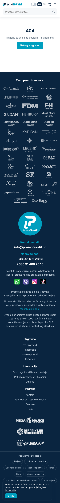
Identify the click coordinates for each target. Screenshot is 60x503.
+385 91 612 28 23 (30, 259)
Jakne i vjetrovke (35, 474)
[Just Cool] (49, 114)
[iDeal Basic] (39, 201)
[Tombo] (30, 193)
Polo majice (49, 480)
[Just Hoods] (11, 123)
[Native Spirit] (11, 158)
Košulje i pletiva (35, 468)
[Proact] (49, 166)
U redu (11, 495)
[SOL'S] (11, 184)
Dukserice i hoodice (36, 461)
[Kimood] (11, 140)
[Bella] (49, 88)
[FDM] (30, 106)
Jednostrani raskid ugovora (30, 399)
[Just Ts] (49, 123)
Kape (18, 474)
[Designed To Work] (49, 97)
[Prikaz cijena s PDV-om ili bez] (33, 4)
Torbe (51, 468)
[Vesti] (20, 201)
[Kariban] (30, 132)
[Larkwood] (11, 149)
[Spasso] (49, 184)
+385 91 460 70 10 (30, 264)
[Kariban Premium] (49, 132)
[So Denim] (30, 184)
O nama (30, 381)
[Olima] (49, 158)
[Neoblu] (30, 158)
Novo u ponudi (30, 354)
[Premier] (30, 166)
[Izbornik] (55, 4)
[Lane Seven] (49, 140)
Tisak (30, 408)
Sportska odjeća (13, 468)
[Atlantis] (11, 88)
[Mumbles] (49, 149)
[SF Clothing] (30, 175)
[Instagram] (34, 281)
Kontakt (30, 394)
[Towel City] (49, 193)
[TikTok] (43, 281)
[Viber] (25, 281)
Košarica (30, 359)
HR (39, 4)
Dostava (30, 404)
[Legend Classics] (30, 149)
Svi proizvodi (30, 345)
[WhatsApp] (17, 281)
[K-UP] (11, 132)
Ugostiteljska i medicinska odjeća (21, 480)
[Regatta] (11, 175)
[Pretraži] (53, 11)
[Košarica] (49, 4)
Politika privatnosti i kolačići (30, 377)
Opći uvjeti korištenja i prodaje (30, 372)
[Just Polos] (30, 123)
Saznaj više (10, 490)
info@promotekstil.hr (30, 247)
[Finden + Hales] (49, 106)
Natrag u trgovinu (30, 45)
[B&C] (30, 88)
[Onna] (11, 166)
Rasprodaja (30, 349)
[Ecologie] (11, 106)
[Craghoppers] (30, 97)
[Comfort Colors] (11, 97)
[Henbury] (30, 114)
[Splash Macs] (11, 193)
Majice (17, 461)
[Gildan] (11, 114)
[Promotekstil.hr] (12, 4)
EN (44, 4)
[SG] (49, 175)
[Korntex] (30, 140)
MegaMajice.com (30, 308)
